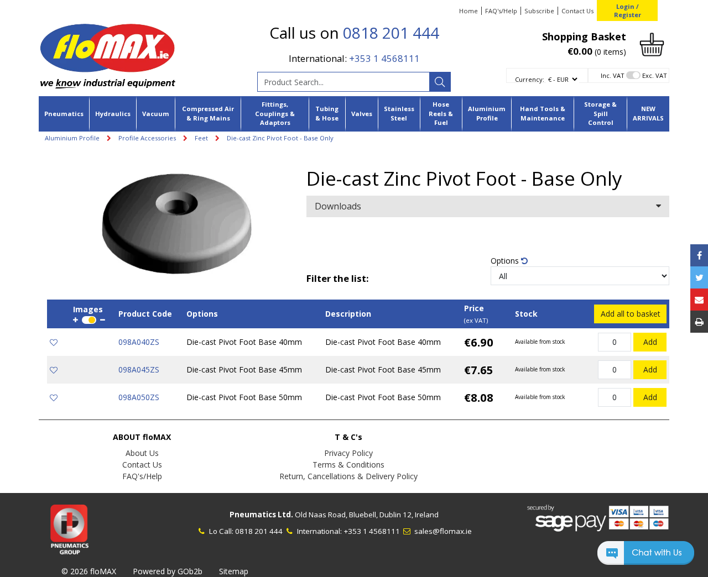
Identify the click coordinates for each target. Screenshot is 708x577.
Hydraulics (113, 113)
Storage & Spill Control (600, 114)
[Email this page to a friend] (699, 299)
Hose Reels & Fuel (441, 114)
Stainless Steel (399, 113)
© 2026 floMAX (88, 571)
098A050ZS (138, 397)
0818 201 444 (391, 32)
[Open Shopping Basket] (651, 43)
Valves (361, 113)
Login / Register (627, 10)
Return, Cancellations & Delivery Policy (348, 476)
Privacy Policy (348, 453)
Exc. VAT (654, 75)
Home (468, 11)
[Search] (439, 81)
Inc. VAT (612, 75)
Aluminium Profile (487, 113)
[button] (645, 558)
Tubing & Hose (327, 113)
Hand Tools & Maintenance (542, 113)
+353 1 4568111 (384, 58)
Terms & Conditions (348, 464)
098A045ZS (138, 369)
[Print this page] (699, 322)
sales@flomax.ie (442, 531)
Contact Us (577, 11)
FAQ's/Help (501, 11)
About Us (142, 453)
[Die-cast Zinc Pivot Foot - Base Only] (176, 224)
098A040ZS (138, 342)
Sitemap (233, 571)
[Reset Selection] (524, 260)
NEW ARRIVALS (648, 113)
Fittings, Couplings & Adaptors (275, 114)
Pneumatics (64, 113)
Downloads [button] (338, 206)
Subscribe (539, 11)
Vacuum (155, 113)
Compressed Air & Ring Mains (208, 113)
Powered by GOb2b (167, 571)
